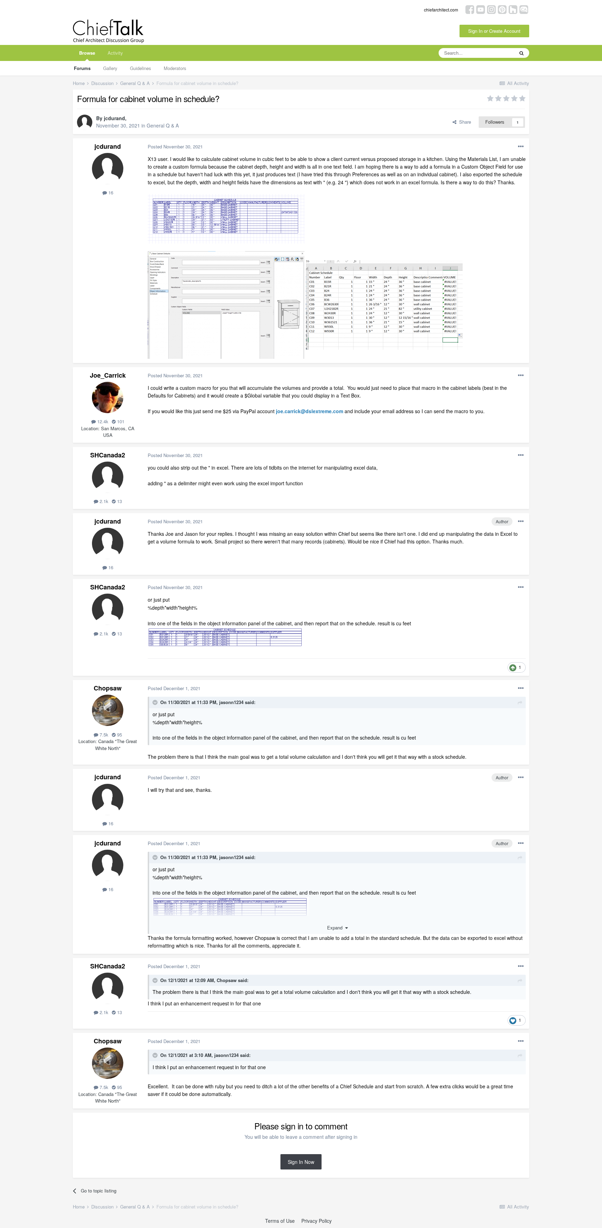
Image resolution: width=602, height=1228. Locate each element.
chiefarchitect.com (441, 10)
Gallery (110, 68)
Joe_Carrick (108, 375)
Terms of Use (280, 1220)
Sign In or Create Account (494, 31)
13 (119, 501)
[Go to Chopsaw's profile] (107, 710)
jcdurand (114, 118)
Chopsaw (108, 688)
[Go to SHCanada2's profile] (107, 477)
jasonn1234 (231, 702)
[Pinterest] (502, 9)
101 (120, 421)
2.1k (103, 501)
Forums (82, 68)
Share (463, 121)
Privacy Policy (316, 1220)
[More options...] (521, 146)
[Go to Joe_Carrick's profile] (107, 397)
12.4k (102, 421)
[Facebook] (469, 9)
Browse (87, 52)
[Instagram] (491, 9)
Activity (115, 52)
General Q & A (163, 125)
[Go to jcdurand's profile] (84, 122)
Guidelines (140, 68)
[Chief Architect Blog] (523, 9)
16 (110, 192)
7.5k (103, 734)
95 (119, 734)
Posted (175, 146)
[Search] (521, 53)
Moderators (175, 68)
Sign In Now (301, 1161)
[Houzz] (513, 9)
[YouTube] (480, 9)
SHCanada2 (107, 454)
